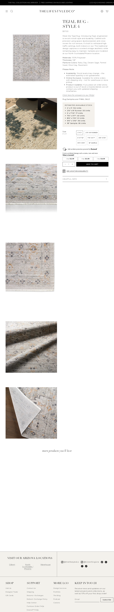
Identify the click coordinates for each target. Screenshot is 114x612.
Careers (56, 603)
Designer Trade (12, 592)
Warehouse (46, 565)
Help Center (32, 603)
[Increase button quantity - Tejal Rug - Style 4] (72, 164)
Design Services (59, 588)
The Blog (57, 595)
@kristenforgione (91, 562)
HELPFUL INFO (70, 179)
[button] (107, 11)
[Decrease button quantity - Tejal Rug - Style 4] (65, 164)
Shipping (30, 592)
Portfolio (56, 592)
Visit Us (8, 588)
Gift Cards (9, 595)
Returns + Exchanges (35, 595)
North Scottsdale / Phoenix (27, 567)
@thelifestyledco (71, 562)
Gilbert (12, 565)
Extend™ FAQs (33, 610)
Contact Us (31, 588)
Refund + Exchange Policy (37, 599)
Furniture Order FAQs (35, 606)
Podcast (56, 599)
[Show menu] (6, 11)
